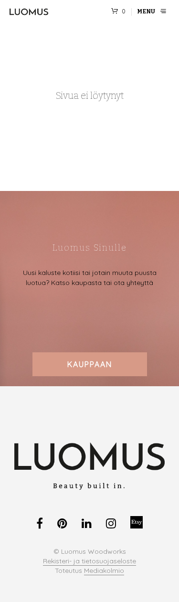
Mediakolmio (104, 571)
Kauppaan (89, 364)
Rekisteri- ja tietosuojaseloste (89, 561)
